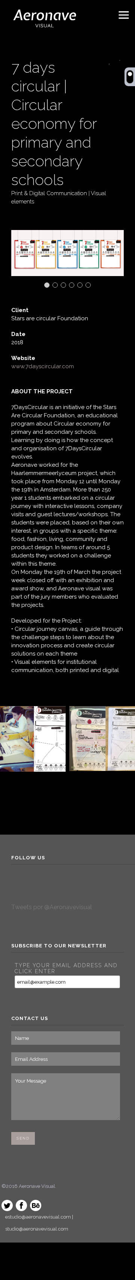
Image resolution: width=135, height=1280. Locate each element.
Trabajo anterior (106, 61)
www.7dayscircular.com (42, 366)
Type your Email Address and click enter (66, 968)
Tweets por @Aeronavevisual (51, 907)
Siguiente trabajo (117, 61)
